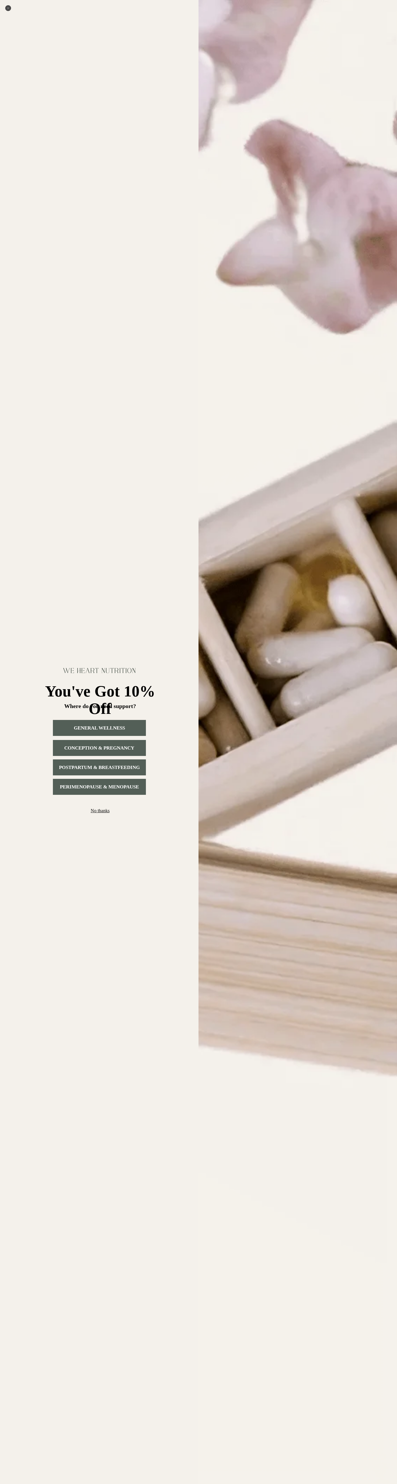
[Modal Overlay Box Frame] (198, 742)
